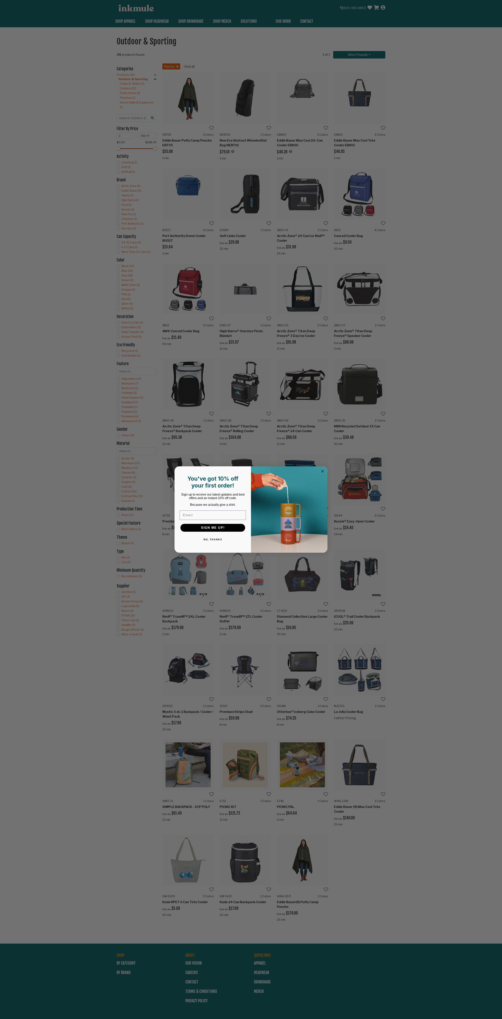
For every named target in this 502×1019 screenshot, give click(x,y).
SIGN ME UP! (213, 527)
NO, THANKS (213, 539)
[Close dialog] (323, 471)
